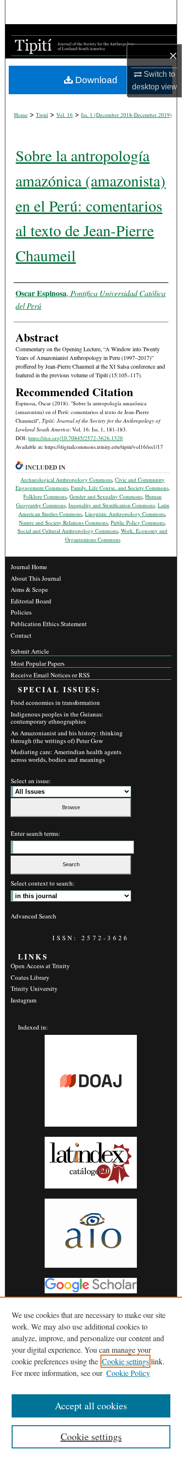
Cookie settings (125, 1361)
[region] (91, 1378)
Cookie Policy (128, 1373)
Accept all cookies (91, 1405)
